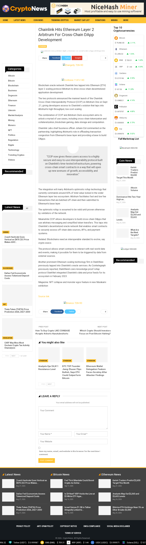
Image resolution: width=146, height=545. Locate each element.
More (125, 20)
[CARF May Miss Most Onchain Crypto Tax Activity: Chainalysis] (17, 328)
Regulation (13, 140)
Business (12, 90)
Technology (13, 150)
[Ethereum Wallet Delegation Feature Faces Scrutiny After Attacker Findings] (97, 354)
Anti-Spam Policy (45, 526)
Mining (114, 20)
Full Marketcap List (128, 138)
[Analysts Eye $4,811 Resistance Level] (49, 354)
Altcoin (11, 76)
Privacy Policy (23, 526)
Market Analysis (15, 115)
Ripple (11, 145)
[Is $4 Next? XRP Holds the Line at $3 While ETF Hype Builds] (56, 497)
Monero (12, 125)
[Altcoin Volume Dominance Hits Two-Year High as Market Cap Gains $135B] (122, 191)
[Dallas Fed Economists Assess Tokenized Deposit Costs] (17, 259)
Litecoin (12, 110)
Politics (11, 135)
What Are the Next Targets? (135, 232)
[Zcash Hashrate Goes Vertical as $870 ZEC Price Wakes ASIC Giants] (17, 223)
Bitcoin (11, 81)
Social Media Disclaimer (118, 526)
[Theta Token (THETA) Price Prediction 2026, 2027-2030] (17, 295)
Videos (11, 160)
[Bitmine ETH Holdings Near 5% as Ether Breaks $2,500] (105, 510)
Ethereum (42, 46)
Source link (43, 296)
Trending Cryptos (60, 20)
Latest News (20, 20)
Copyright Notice (68, 526)
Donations (100, 20)
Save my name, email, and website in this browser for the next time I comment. (69, 452)
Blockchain (13, 85)
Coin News (38, 20)
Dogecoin (12, 95)
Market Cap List (82, 20)
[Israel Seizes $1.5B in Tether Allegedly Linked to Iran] (56, 510)
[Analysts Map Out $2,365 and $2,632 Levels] (122, 212)
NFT (10, 130)
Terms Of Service (73, 533)
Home (5, 20)
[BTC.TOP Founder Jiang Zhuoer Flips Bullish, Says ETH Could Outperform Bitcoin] (73, 354)
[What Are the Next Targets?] (122, 233)
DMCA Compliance (92, 526)
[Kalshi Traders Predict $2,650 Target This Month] (122, 170)
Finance (12, 105)
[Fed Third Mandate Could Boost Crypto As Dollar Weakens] (56, 483)
